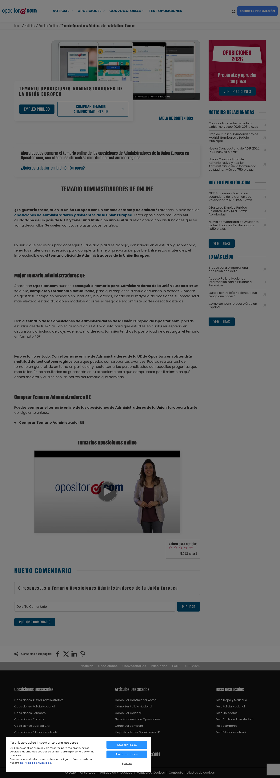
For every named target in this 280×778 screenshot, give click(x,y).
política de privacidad (35, 763)
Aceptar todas (127, 745)
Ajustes (127, 763)
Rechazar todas (127, 754)
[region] (78, 754)
